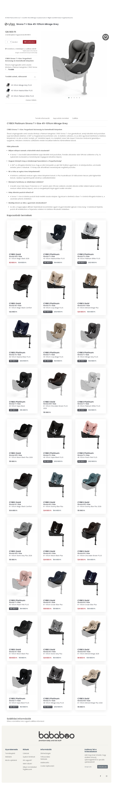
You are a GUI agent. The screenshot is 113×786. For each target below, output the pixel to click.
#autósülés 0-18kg (44, 18)
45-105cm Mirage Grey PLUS (21, 85)
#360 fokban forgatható (61, 18)
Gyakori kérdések (29, 757)
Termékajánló (10, 753)
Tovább (11, 69)
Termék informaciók (42, 118)
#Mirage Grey (35, 18)
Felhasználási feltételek (45, 758)
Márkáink (8, 757)
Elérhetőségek (45, 753)
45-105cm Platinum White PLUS (22, 96)
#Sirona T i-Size (20, 18)
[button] (69, 98)
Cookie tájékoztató (47, 766)
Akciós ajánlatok (11, 760)
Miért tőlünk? (27, 764)
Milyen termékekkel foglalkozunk (30, 768)
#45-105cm (28, 18)
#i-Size (52, 18)
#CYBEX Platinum (10, 18)
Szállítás (75, 118)
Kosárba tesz (30, 42)
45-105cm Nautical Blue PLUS (22, 90)
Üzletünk (26, 753)
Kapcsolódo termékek (61, 118)
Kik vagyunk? (27, 760)
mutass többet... (31, 100)
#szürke (70, 18)
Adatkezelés (44, 762)
